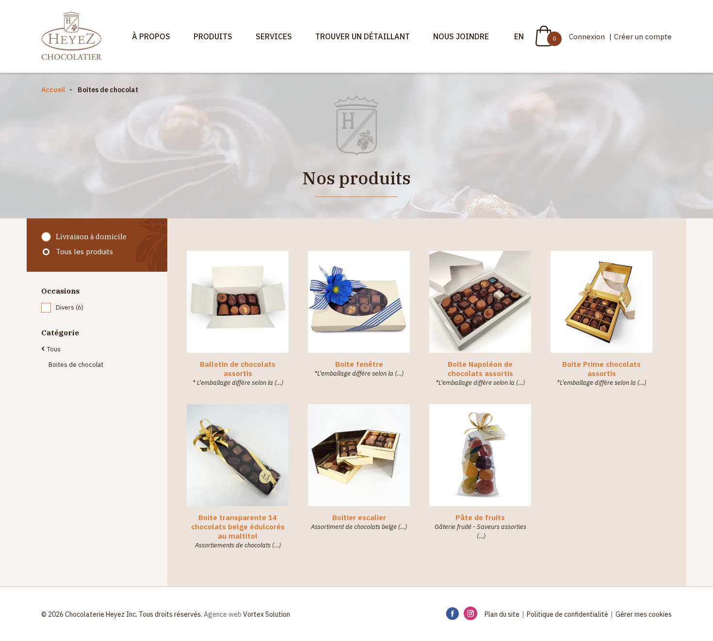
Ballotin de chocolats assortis (237, 369)
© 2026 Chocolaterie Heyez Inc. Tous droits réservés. (121, 614)
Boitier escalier (359, 517)
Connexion (588, 36)
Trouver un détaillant (362, 36)
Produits (213, 36)
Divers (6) (69, 307)
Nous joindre (461, 36)
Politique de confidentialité (567, 614)
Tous (54, 349)
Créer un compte (643, 36)
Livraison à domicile (91, 236)
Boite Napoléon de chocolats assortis (480, 369)
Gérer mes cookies (644, 614)
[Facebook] (452, 614)
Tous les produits (84, 251)
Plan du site (502, 614)
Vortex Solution (266, 614)
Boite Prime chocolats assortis (601, 369)
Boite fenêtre (359, 364)
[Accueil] (71, 36)
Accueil (53, 89)
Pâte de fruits (480, 517)
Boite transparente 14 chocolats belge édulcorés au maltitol (238, 527)
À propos (151, 36)
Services (274, 36)
